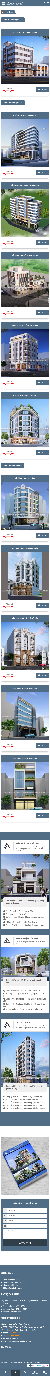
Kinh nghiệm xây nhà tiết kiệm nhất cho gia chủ (24, 981)
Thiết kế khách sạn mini (12, 465)
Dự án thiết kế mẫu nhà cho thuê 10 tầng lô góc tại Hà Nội (24, 1087)
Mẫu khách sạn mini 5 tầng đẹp (25, 758)
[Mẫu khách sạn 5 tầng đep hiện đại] (25, 306)
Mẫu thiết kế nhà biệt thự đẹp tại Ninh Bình (22, 1099)
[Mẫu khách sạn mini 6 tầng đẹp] (25, 739)
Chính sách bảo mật (11, 1285)
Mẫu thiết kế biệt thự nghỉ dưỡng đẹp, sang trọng (24, 925)
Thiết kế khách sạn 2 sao (12, 20)
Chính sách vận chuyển (12, 1282)
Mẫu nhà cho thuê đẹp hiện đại (17, 914)
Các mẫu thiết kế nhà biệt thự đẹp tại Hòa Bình (23, 1105)
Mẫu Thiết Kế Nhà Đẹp (27, 843)
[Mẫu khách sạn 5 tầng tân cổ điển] (25, 599)
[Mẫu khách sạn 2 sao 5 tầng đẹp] (25, 83)
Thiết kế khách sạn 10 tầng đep (25, 115)
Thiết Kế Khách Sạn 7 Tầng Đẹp (25, 395)
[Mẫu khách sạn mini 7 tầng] (25, 529)
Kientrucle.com (16, 1312)
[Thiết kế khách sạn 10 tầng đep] (25, 166)
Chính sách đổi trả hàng (12, 1288)
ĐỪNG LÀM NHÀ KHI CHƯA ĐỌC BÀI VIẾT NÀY (24, 991)
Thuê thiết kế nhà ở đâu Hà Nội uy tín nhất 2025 (24, 1009)
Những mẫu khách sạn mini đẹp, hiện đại (21, 922)
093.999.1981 (19, 1306)
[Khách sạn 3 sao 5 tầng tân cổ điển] (25, 376)
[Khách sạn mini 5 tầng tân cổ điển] (25, 669)
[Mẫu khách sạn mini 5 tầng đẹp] (25, 809)
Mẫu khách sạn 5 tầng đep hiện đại (25, 255)
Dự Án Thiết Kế (23, 1022)
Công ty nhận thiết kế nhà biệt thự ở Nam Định (23, 1097)
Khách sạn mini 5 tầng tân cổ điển (25, 618)
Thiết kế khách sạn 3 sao (12, 102)
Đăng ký (24, 1243)
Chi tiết (43, 89)
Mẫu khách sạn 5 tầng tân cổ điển (25, 548)
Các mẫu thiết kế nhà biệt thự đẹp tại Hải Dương (24, 1102)
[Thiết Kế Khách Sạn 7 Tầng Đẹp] (25, 446)
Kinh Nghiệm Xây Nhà (27, 938)
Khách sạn (9, 12)
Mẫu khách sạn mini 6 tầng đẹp (25, 688)
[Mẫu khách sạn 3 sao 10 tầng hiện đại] (25, 236)
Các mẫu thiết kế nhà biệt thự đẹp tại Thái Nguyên (25, 1108)
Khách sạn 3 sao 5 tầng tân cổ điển (25, 325)
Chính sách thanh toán (11, 1279)
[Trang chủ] (3, 12)
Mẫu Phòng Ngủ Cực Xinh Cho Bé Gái (20, 911)
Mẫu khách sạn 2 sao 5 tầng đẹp (25, 32)
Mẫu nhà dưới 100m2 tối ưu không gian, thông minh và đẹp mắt (25, 901)
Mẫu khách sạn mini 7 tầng (25, 478)
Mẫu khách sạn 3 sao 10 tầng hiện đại (25, 185)
